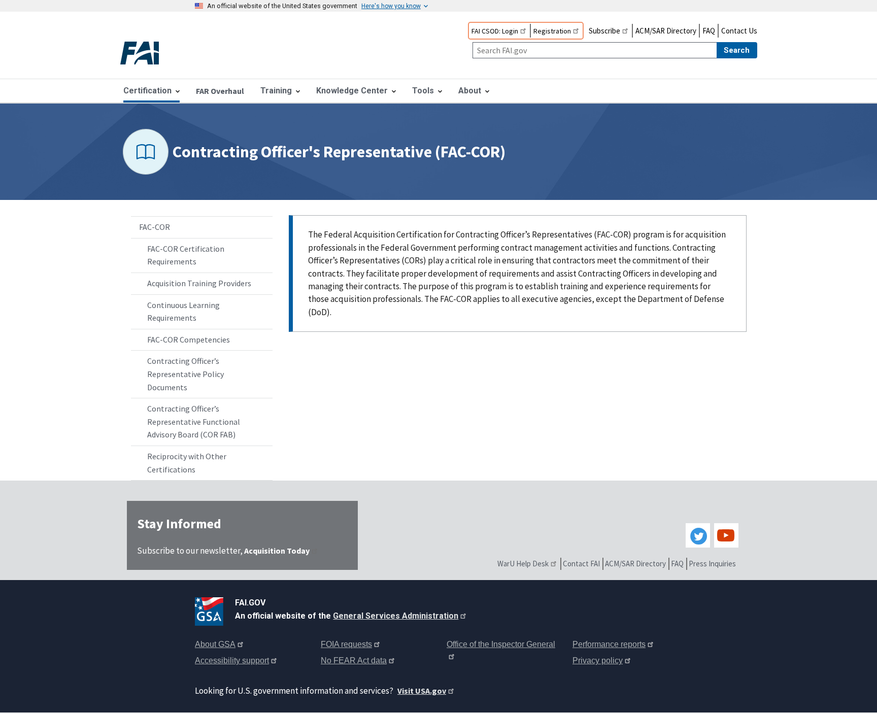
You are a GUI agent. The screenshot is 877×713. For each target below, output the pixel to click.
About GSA (215, 644)
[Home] (148, 54)
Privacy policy (597, 660)
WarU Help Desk (523, 563)
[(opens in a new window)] (211, 609)
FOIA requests (346, 644)
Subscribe (604, 31)
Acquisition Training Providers (199, 283)
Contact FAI (581, 563)
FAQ (708, 31)
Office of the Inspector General (501, 644)
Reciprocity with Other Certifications (186, 462)
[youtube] (726, 535)
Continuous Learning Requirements (183, 311)
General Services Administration (395, 616)
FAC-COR (154, 227)
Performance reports (609, 644)
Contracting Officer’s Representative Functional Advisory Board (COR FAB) (193, 421)
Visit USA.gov (421, 691)
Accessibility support (232, 660)
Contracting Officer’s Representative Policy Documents (185, 374)
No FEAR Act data (354, 660)
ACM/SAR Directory (665, 31)
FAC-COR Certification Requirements (185, 255)
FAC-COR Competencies (188, 339)
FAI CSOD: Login (494, 31)
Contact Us (739, 31)
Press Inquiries (712, 563)
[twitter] (698, 535)
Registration (552, 31)
